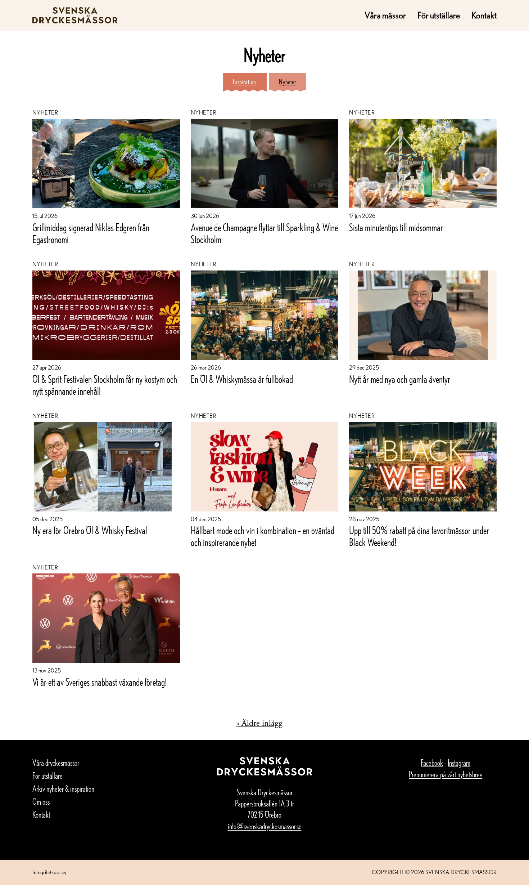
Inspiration (244, 81)
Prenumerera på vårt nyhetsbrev (445, 774)
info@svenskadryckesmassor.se (265, 826)
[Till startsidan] (75, 15)
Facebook (432, 762)
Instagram (459, 762)
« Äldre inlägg (259, 723)
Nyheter (287, 81)
